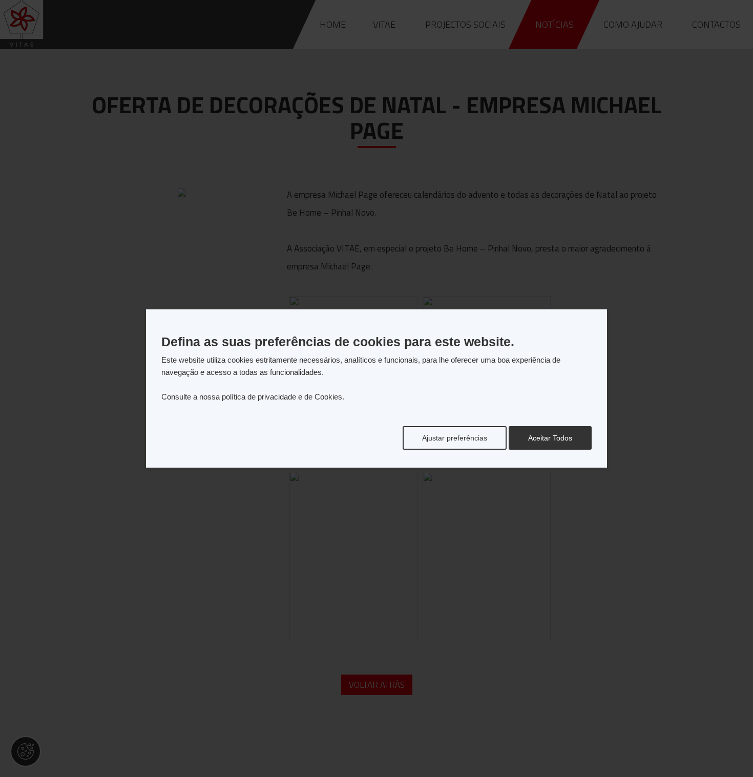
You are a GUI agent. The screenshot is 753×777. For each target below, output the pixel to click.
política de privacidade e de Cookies (282, 396)
